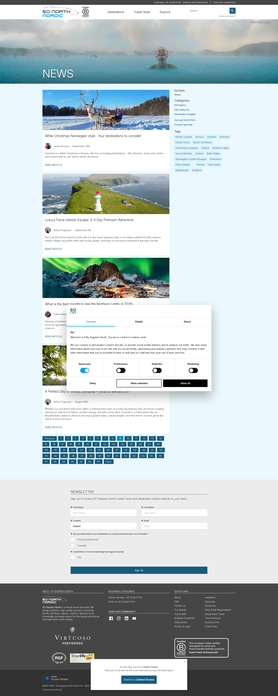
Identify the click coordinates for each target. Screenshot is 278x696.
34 (90, 450)
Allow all (185, 383)
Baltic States (213, 153)
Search (233, 11)
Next (108, 461)
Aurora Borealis (184, 153)
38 (125, 450)
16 (54, 444)
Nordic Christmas (202, 142)
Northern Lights (220, 147)
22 (104, 444)
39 (134, 450)
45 (64, 455)
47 (81, 455)
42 (160, 450)
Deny (93, 383)
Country (77, 520)
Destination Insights (185, 114)
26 (140, 444)
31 (64, 450)
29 (46, 450)
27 (149, 444)
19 (79, 444)
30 (55, 450)
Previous (49, 438)
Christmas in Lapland (187, 147)
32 (72, 450)
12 (144, 438)
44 (55, 455)
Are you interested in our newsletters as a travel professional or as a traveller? (110, 534)
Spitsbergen (182, 170)
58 (55, 461)
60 (72, 461)
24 (122, 444)
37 (117, 450)
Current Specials (183, 124)
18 (71, 444)
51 (117, 455)
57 (46, 461)
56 (160, 455)
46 (73, 455)
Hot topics (180, 105)
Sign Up (139, 570)
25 (131, 444)
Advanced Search (227, 16)
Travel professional (87, 539)
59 (63, 461)
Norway (199, 136)
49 (99, 455)
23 (113, 444)
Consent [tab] (91, 321)
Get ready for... (182, 109)
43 (46, 455)
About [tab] (187, 321)
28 (158, 444)
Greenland (215, 159)
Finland (205, 147)
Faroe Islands (183, 164)
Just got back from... (185, 119)
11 (136, 438)
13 (152, 438)
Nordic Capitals (184, 136)
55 (151, 455)
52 (125, 455)
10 (128, 438)
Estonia (200, 164)
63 (98, 461)
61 (81, 461)
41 (152, 450)
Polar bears (214, 164)
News (177, 94)
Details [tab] (139, 321)
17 (62, 444)
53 (134, 455)
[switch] (120, 370)
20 (87, 444)
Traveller (82, 545)
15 (46, 444)
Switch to (139, 679)
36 (108, 450)
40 (143, 450)
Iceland (199, 153)
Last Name (149, 507)
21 (96, 444)
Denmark (224, 136)
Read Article (53, 164)
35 (99, 450)
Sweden (211, 136)
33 (81, 450)
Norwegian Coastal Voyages (191, 159)
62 (89, 461)
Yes (79, 557)
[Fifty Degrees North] (60, 12)
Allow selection (139, 383)
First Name (78, 507)
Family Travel (183, 142)
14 (160, 438)
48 (90, 455)
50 (108, 455)
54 (143, 455)
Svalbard (197, 170)
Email (146, 520)
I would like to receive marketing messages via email (98, 552)
